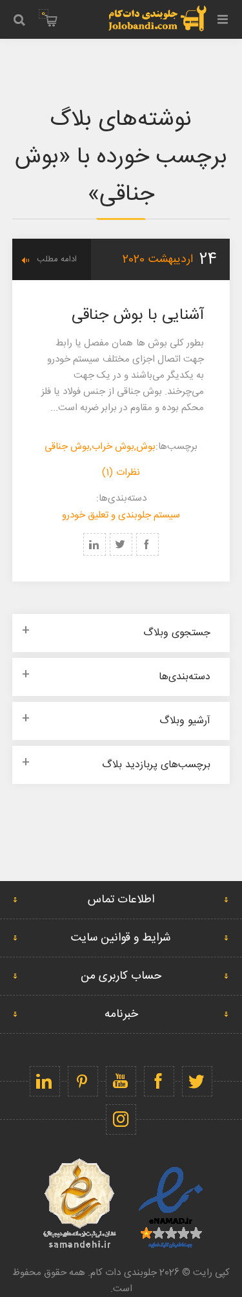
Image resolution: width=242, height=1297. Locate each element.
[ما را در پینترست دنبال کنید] (83, 1081)
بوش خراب (113, 447)
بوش (146, 447)
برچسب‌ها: (176, 447)
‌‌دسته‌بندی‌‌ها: (121, 498)
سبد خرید (43, 13)
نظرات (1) (120, 472)
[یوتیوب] (121, 1081)
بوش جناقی (67, 447)
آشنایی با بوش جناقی (138, 316)
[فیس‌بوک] (159, 1081)
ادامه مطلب (57, 259)
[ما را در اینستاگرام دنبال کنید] (121, 1119)
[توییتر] (197, 1081)
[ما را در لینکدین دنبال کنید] (45, 1081)
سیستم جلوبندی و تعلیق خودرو (121, 515)
